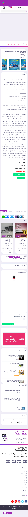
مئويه (18, 422)
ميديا (20, 420)
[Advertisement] (14, 27)
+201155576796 (21, 178)
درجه (21, 422)
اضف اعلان (9, 513)
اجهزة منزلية (17, 43)
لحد (4, 420)
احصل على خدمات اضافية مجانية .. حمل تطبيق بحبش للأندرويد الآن (16, 3)
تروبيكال (8, 420)
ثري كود (7, 507)
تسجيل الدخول (17, 256)
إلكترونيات (22, 43)
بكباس (13, 420)
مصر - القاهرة (22, 56)
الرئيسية (25, 43)
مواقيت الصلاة (24, 487)
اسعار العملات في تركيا (23, 484)
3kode (17, 507)
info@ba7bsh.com (21, 497)
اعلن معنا (25, 479)
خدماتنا (26, 475)
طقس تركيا (25, 486)
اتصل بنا (25, 480)
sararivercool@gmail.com (18, 316)
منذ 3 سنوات (22, 57)
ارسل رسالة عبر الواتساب (19, 174)
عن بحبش (25, 472)
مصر (10, 7)
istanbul (23, 495)
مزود (16, 420)
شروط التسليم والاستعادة (22, 477)
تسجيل (11, 256)
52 (24, 422)
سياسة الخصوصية (24, 473)
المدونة (25, 482)
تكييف (24, 420)
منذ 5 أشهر (22, 245)
